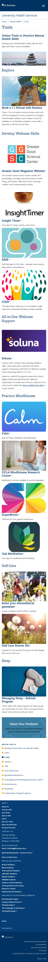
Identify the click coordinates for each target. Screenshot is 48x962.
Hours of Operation (9, 857)
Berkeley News (8, 905)
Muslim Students (8, 877)
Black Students (8, 868)
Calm (6, 433)
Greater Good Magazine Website (24, 171)
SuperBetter (10, 514)
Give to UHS (6, 816)
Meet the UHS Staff (9, 825)
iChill (6, 302)
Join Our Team (7, 822)
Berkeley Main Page (10, 899)
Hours (4, 819)
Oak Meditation (13, 554)
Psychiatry (8, 788)
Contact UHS (7, 810)
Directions (6, 813)
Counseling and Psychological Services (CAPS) (23, 779)
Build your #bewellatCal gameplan (18, 604)
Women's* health (8, 889)
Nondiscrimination (38, 947)
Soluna (7, 358)
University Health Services (19, 15)
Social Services (10, 784)
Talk (6, 766)
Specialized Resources (13, 775)
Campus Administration (12, 902)
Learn (6, 752)
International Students (11, 871)
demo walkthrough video (34, 385)
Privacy (42, 950)
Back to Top (42, 959)
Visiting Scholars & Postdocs (13, 886)
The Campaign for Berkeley (13, 908)
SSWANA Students (9, 880)
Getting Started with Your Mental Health (21, 748)
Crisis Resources (11, 770)
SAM (6, 259)
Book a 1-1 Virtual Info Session (22, 108)
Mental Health (15, 21)
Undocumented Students (11, 892)
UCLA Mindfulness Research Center (21, 473)
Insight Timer (12, 220)
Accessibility (41, 944)
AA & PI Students (8, 865)
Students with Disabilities (12, 883)
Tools (6, 757)
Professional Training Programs (17, 793)
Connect (7, 761)
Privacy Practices (9, 828)
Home (4, 21)
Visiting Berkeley (9, 911)
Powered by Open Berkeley (35, 941)
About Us (5, 807)
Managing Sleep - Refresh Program (19, 699)
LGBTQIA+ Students (9, 874)
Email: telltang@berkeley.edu (14, 848)
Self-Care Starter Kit (16, 645)
